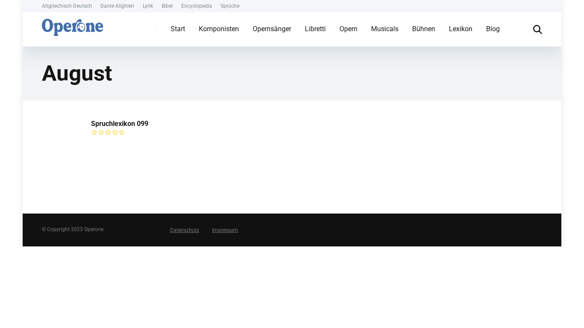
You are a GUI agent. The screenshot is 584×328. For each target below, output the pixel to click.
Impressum (225, 230)
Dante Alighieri (117, 6)
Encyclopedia (196, 6)
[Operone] (72, 25)
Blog (493, 29)
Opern (348, 29)
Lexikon (460, 29)
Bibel (167, 6)
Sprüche (230, 6)
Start (178, 29)
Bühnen (423, 29)
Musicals (384, 29)
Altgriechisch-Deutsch (67, 6)
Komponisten (219, 29)
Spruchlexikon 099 (119, 124)
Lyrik (148, 6)
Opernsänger (272, 29)
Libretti (315, 29)
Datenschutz (184, 230)
